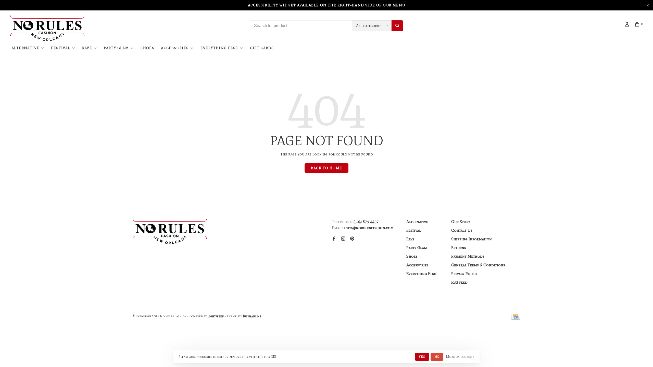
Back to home (326, 168)
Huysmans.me (251, 316)
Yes (422, 356)
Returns (458, 247)
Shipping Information (471, 239)
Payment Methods (467, 256)
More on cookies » (460, 357)
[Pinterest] (352, 239)
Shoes (147, 48)
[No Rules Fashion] (170, 231)
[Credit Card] (515, 318)
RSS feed (459, 282)
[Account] (628, 25)
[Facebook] (334, 239)
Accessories (175, 48)
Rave (87, 48)
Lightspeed (215, 316)
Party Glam (116, 48)
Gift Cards (262, 48)
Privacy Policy (464, 273)
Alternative (25, 48)
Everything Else (219, 48)
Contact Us (461, 230)
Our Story (460, 221)
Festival (60, 48)
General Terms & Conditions (478, 265)
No (436, 356)
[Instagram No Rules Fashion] (343, 239)
